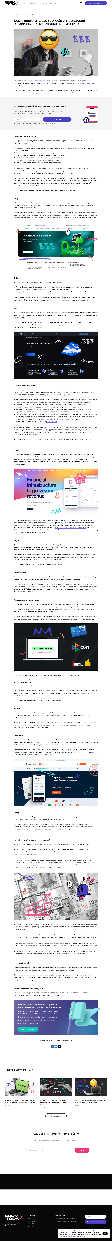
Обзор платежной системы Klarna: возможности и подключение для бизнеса (53, 1103)
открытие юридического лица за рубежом (70, 527)
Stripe (16, 454)
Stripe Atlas (64, 523)
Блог (25, 3)
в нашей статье (56, 564)
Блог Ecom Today (19, 15)
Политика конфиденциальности (65, 1218)
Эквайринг (18, 141)
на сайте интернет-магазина (37, 81)
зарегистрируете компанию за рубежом (55, 419)
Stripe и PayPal (73, 865)
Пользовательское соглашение (65, 1221)
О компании (34, 3)
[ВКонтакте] (56, 1046)
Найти (82, 1150)
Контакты (53, 3)
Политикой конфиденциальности (78, 1236)
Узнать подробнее (28, 1029)
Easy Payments (51, 421)
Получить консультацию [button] (95, 3)
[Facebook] (52, 1046)
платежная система (85, 83)
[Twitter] (59, 1046)
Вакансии (44, 3)
